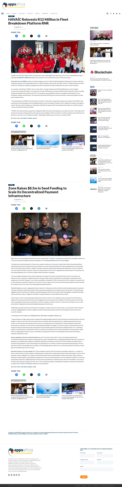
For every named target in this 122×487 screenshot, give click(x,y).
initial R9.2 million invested (26, 77)
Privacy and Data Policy (107, 485)
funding (29, 118)
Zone (12, 258)
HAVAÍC (35, 118)
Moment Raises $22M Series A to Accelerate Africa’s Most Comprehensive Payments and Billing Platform (22, 148)
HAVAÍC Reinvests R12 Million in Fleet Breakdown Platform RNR (27, 434)
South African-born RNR (18, 81)
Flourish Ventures (51, 260)
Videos (37, 13)
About (89, 485)
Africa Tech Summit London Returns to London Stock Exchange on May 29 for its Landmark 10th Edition (73, 148)
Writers (84, 485)
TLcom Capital (64, 260)
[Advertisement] (48, 165)
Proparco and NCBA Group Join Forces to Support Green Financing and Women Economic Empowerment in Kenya (43, 432)
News (8, 13)
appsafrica (18, 27)
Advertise (45, 13)
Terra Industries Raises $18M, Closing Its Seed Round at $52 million (47, 147)
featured (24, 118)
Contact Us (54, 13)
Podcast (30, 13)
